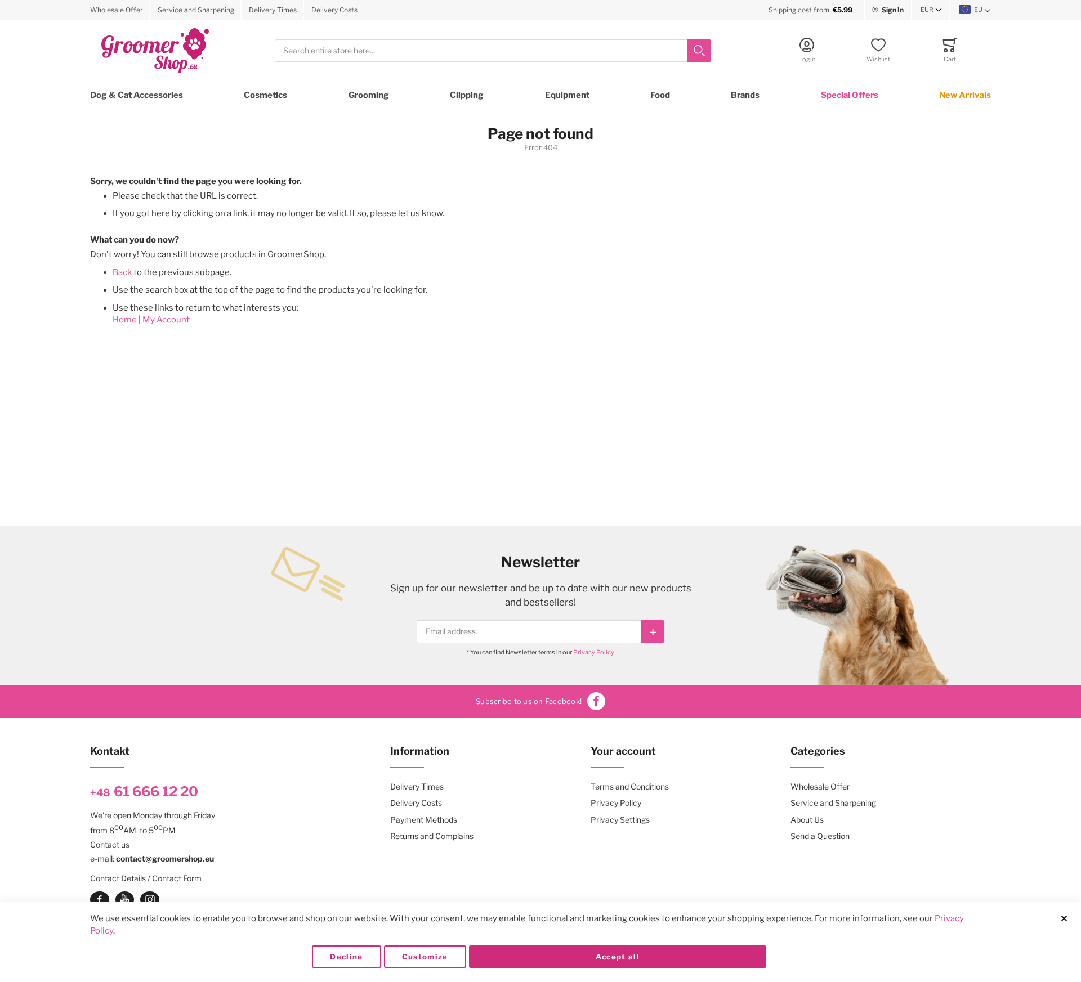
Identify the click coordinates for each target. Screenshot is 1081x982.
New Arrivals (965, 95)
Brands (745, 95)
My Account (166, 320)
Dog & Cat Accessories (136, 95)
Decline (346, 956)
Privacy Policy (593, 652)
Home (125, 320)
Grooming (369, 95)
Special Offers (849, 95)
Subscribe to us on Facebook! (529, 701)
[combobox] (493, 50)
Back (122, 272)
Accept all (618, 956)
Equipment (567, 95)
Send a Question (820, 836)
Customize (425, 956)
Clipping (467, 95)
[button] (931, 10)
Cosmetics (265, 95)
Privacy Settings (620, 819)
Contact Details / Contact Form (146, 878)
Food (660, 95)
